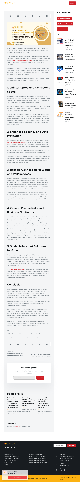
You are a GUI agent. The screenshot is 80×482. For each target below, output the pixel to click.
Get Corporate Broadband (65, 23)
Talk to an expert (17, 477)
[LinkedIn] (32, 16)
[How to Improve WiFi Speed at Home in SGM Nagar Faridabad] (60, 104)
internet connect (16, 269)
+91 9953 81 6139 (64, 465)
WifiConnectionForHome (31, 337)
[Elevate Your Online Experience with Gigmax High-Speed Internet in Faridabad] (60, 92)
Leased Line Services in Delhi (37, 458)
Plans (32, 3)
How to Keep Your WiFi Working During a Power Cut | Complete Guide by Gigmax (28, 401)
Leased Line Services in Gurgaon (38, 462)
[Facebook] (10, 16)
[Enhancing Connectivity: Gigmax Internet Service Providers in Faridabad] (60, 115)
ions (22, 269)
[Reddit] (39, 16)
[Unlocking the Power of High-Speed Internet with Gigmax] (60, 69)
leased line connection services (22, 60)
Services (39, 3)
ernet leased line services (17, 142)
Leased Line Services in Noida (37, 460)
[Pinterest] (25, 16)
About (47, 3)
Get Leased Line (62, 29)
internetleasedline (36, 334)
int (8, 142)
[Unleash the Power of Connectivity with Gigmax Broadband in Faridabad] (60, 80)
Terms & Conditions (65, 477)
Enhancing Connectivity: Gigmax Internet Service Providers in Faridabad (70, 116)
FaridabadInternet (23, 334)
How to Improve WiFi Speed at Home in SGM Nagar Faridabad (70, 103)
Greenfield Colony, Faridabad (37, 456)
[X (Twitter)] (18, 16)
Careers (61, 3)
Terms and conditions (10, 460)
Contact (72, 3)
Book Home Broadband (64, 18)
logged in (17, 426)
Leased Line (24, 3)
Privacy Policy (8, 462)
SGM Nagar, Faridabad (35, 454)
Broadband (11, 334)
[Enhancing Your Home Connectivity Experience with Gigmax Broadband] (60, 57)
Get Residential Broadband (12, 458)
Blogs (54, 3)
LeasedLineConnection (14, 337)
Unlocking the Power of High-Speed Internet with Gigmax (70, 68)
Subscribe (40, 377)
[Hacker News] (47, 16)
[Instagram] (11, 447)
